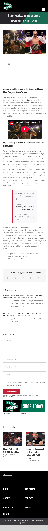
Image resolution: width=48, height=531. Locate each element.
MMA (12, 396)
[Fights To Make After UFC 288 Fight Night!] (12, 439)
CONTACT (29, 498)
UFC (4, 108)
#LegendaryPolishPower (23, 207)
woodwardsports (10, 395)
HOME (6, 489)
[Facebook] (8, 278)
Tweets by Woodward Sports (14, 413)
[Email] (38, 278)
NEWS (6, 513)
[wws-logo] (7, 3)
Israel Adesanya (27, 100)
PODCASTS (8, 507)
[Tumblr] (31, 278)
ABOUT (6, 498)
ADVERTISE (30, 489)
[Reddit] (23, 278)
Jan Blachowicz (26, 103)
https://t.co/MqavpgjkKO (23, 209)
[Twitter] (15, 278)
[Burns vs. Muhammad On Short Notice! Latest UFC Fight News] (35, 439)
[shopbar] (24, 401)
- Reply (35, 297)
